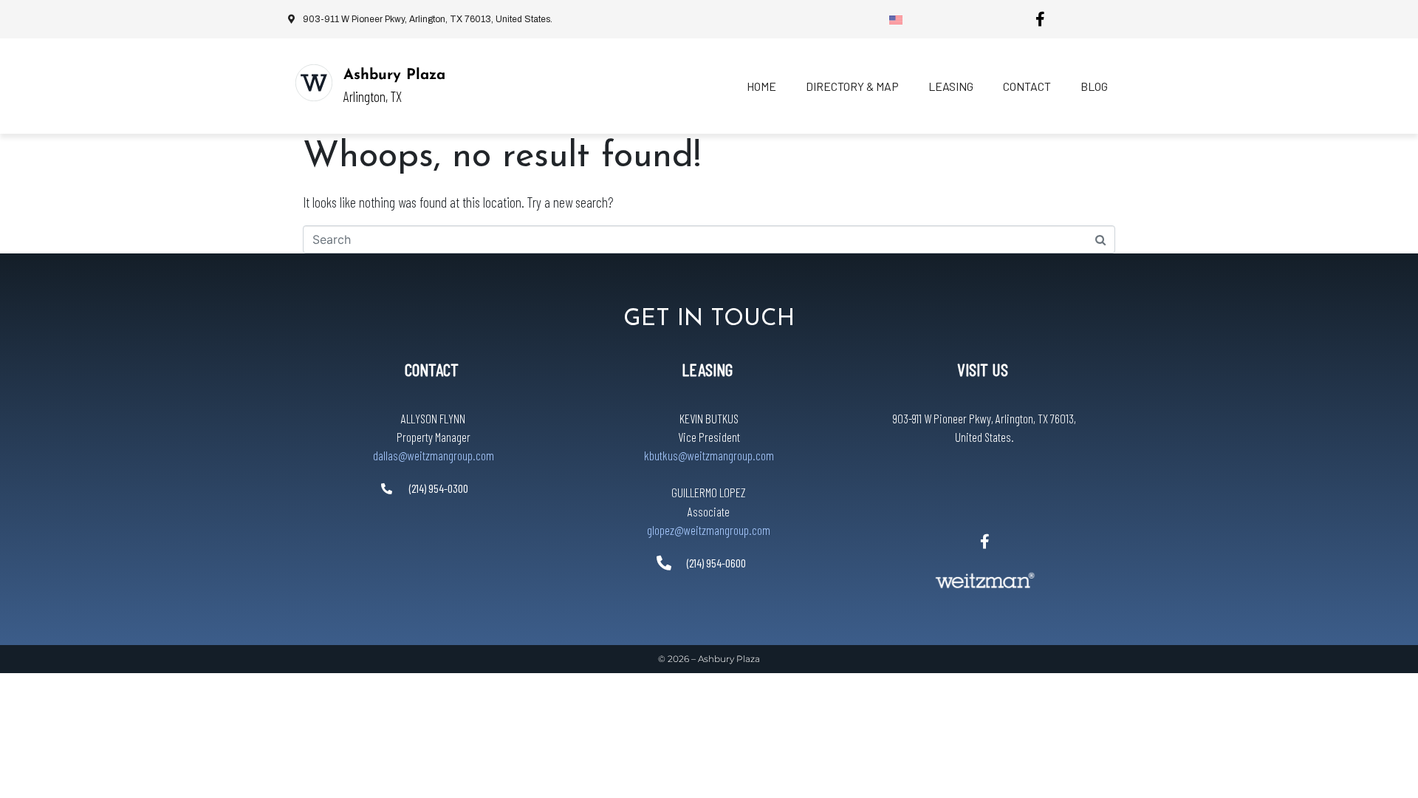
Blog (1094, 86)
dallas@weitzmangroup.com (433, 455)
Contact (1027, 86)
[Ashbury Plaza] (313, 82)
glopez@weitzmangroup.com (708, 529)
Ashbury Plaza (394, 75)
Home (761, 86)
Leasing (950, 86)
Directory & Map (852, 86)
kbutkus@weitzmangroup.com (709, 455)
